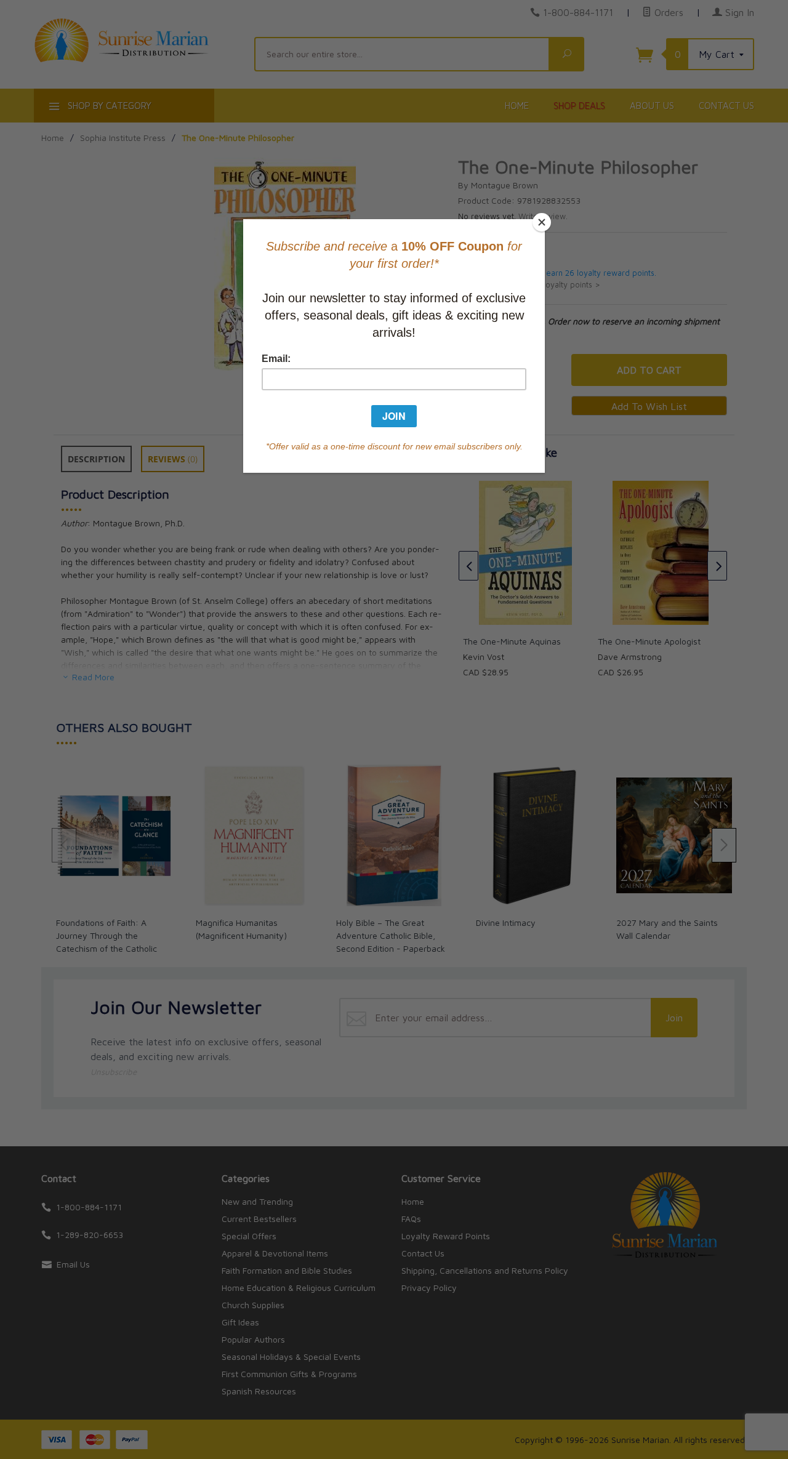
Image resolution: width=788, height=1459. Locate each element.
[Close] (542, 222)
